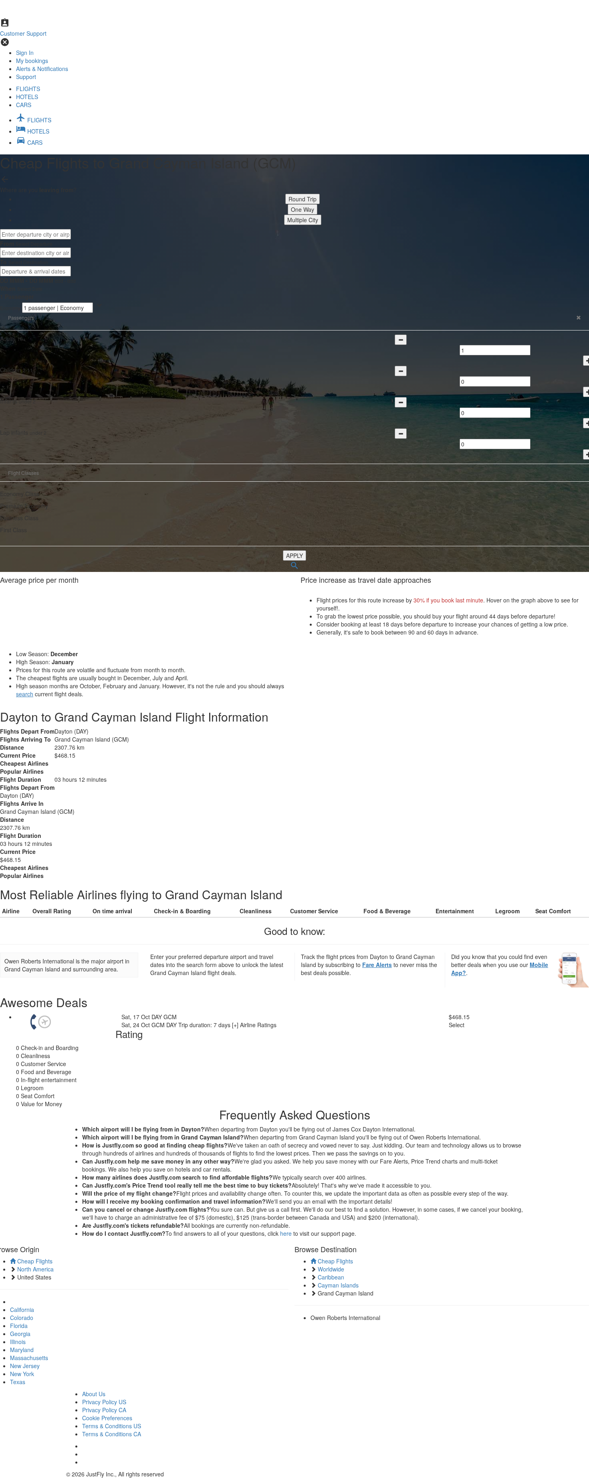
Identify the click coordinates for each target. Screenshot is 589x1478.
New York (22, 1374)
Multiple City (302, 220)
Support (26, 77)
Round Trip (302, 199)
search (24, 694)
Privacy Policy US (104, 1402)
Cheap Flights (34, 1261)
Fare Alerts (377, 965)
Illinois (18, 1342)
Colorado (21, 1318)
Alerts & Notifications (42, 69)
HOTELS (27, 97)
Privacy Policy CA (104, 1410)
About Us (93, 1394)
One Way (302, 209)
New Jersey (25, 1366)
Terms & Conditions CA (111, 1434)
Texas (17, 1382)
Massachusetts (29, 1358)
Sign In (25, 53)
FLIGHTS (28, 89)
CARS (23, 105)
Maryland (22, 1350)
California (22, 1310)
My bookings (32, 61)
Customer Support (23, 33)
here (286, 1233)
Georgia (20, 1334)
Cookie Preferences (107, 1418)
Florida (19, 1326)
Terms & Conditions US (111, 1426)
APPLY (294, 555)
